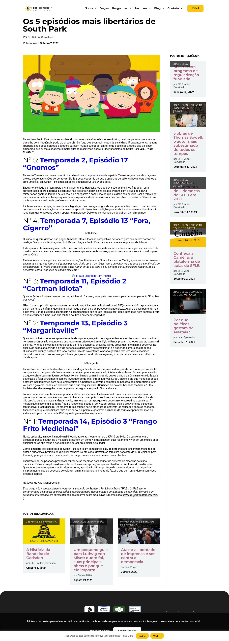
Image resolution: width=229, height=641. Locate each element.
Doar (195, 8)
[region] (114, 636)
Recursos (140, 8)
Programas (120, 8)
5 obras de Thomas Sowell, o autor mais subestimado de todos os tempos (188, 143)
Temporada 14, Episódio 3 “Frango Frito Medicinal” (90, 425)
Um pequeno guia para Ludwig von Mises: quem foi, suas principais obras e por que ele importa (91, 559)
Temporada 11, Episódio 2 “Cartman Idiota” (74, 285)
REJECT (142, 635)
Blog (157, 8)
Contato (173, 8)
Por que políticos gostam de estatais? (184, 326)
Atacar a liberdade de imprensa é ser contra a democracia (138, 555)
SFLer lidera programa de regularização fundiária (186, 73)
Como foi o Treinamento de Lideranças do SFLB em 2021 (187, 191)
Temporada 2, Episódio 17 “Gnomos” (75, 163)
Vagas (104, 8)
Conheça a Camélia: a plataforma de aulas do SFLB (187, 259)
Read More (127, 635)
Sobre (89, 8)
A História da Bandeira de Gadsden (38, 553)
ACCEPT (157, 635)
